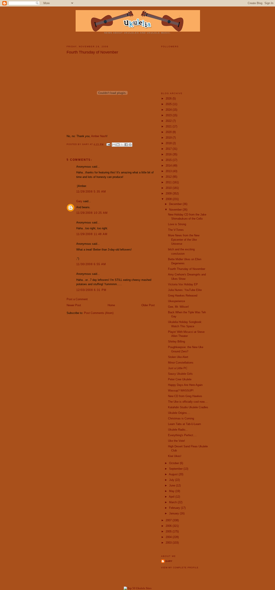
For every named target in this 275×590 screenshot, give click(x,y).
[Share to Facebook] (126, 144)
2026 (169, 98)
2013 (169, 171)
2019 (169, 137)
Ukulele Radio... (178, 429)
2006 (169, 525)
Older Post (148, 305)
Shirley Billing (176, 341)
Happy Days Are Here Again (185, 385)
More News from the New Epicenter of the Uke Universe (183, 239)
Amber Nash (99, 136)
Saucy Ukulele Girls (180, 373)
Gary (86, 144)
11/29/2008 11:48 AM (92, 234)
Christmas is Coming (181, 418)
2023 (169, 115)
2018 (169, 143)
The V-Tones (176, 229)
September (176, 468)
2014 (169, 165)
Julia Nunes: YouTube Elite (185, 290)
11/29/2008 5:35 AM (91, 191)
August (174, 474)
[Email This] (114, 144)
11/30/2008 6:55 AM (91, 264)
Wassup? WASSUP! (181, 390)
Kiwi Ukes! (174, 456)
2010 (169, 188)
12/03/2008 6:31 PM (91, 290)
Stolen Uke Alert (178, 357)
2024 (169, 109)
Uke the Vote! (176, 440)
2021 (169, 126)
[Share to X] (122, 144)
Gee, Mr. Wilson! (178, 306)
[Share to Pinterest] (130, 144)
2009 (169, 193)
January (174, 513)
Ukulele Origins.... (179, 412)
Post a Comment (77, 299)
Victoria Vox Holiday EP (183, 284)
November (176, 209)
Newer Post (74, 305)
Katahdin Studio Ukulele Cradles (188, 407)
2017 (169, 148)
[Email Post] (108, 144)
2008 (169, 199)
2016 (169, 154)
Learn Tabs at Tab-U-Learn (184, 424)
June (172, 485)
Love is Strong (177, 224)
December (176, 204)
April (172, 496)
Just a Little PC (177, 368)
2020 (169, 132)
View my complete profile (180, 567)
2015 (169, 160)
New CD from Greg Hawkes (185, 396)
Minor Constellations (180, 362)
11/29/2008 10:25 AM (92, 212)
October (174, 463)
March (173, 502)
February (175, 507)
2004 (169, 537)
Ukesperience (176, 301)
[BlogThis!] (118, 144)
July (172, 479)
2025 (169, 104)
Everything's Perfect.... (182, 435)
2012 (169, 176)
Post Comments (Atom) (98, 313)
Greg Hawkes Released (182, 295)
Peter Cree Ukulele (179, 379)
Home (111, 305)
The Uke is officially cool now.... (188, 401)
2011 (169, 182)
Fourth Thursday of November (186, 269)
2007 (169, 520)
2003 (169, 542)
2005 (169, 531)
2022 (169, 120)
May (172, 491)
